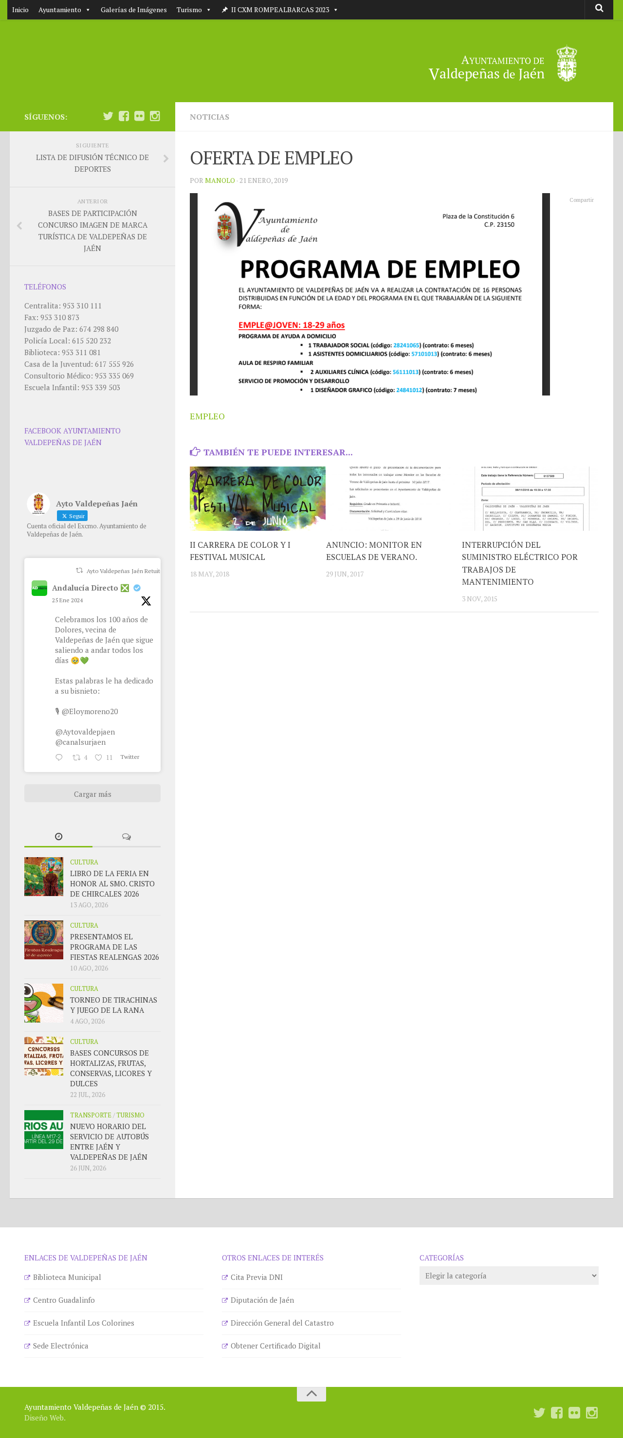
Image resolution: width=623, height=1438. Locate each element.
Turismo (189, 9)
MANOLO (220, 180)
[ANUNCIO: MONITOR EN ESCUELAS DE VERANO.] (394, 498)
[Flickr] (139, 116)
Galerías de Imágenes (134, 9)
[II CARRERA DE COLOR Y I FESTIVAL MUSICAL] (258, 498)
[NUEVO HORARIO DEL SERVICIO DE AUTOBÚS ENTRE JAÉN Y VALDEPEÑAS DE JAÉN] (43, 1129)
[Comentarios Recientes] (126, 837)
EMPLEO (207, 416)
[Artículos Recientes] (58, 837)
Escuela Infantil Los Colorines (83, 1323)
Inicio (20, 9)
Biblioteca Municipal (67, 1277)
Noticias (209, 116)
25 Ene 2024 (67, 600)
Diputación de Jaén (262, 1300)
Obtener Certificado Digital (276, 1345)
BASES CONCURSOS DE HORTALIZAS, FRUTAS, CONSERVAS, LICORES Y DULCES (111, 1068)
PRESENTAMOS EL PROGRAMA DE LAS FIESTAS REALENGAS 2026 (114, 947)
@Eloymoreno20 (89, 711)
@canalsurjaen (80, 742)
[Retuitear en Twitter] (79, 570)
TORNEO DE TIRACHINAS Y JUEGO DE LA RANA (113, 1005)
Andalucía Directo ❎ (90, 588)
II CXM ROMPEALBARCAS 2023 (280, 9)
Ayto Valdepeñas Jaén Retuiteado (130, 571)
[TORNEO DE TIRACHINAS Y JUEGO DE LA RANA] (43, 1003)
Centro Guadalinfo (64, 1300)
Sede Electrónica (61, 1345)
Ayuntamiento (59, 9)
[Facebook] (123, 116)
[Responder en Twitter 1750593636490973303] (61, 758)
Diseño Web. (45, 1417)
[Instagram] (155, 116)
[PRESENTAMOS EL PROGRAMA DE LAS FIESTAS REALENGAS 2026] (43, 939)
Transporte (90, 1115)
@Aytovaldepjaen (85, 732)
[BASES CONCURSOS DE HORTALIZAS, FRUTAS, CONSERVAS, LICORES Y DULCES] (43, 1056)
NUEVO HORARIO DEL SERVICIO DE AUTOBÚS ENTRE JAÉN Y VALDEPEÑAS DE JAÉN (109, 1141)
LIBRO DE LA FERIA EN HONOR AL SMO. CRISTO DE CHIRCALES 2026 (112, 883)
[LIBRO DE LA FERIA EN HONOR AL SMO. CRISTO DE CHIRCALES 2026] (43, 876)
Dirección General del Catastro (282, 1323)
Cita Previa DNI (257, 1277)
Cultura (84, 862)
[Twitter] (108, 116)
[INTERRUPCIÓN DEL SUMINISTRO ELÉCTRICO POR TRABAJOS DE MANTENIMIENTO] (530, 498)
